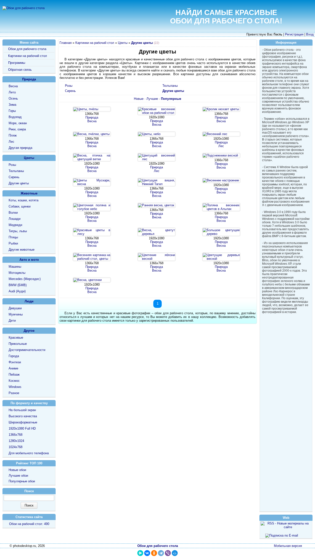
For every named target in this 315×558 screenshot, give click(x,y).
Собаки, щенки (20, 206)
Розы (68, 85)
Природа (91, 117)
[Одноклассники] (154, 553)
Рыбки (13, 243)
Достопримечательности (27, 350)
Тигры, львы (18, 231)
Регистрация (294, 34)
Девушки (15, 308)
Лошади (14, 219)
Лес (221, 146)
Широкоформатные (23, 422)
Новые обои (17, 470)
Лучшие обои (18, 475)
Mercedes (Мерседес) (25, 279)
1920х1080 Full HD (22, 428)
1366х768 (15, 434)
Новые (138, 99)
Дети (12, 320)
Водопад (15, 117)
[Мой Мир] (175, 553)
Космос (14, 381)
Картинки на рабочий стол (94, 43)
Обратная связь (20, 69)
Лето (12, 92)
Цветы (122, 43)
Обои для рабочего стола (27, 49)
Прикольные (18, 344)
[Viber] (168, 553)
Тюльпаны (170, 85)
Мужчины (16, 314)
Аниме (13, 368)
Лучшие (152, 99)
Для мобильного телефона (29, 453)
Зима (12, 104)
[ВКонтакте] (147, 553)
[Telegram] (161, 553)
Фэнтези (15, 362)
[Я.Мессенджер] (140, 553)
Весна (91, 121)
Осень (13, 98)
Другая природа (20, 148)
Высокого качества (23, 416)
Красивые (16, 337)
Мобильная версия (288, 546)
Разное (14, 393)
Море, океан (18, 123)
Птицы (13, 237)
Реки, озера (17, 129)
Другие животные (21, 249)
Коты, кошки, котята (23, 200)
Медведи (15, 225)
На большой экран (22, 410)
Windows (15, 387)
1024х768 (15, 447)
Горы (12, 111)
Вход (310, 34)
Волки (13, 212)
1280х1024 (16, 441)
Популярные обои (22, 481)
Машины (15, 266)
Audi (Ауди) (17, 291)
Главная (66, 43)
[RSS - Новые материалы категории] (253, 43)
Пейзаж (14, 374)
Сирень (70, 91)
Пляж (13, 135)
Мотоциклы (17, 273)
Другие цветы (19, 183)
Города (14, 356)
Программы (16, 63)
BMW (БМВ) (18, 285)
